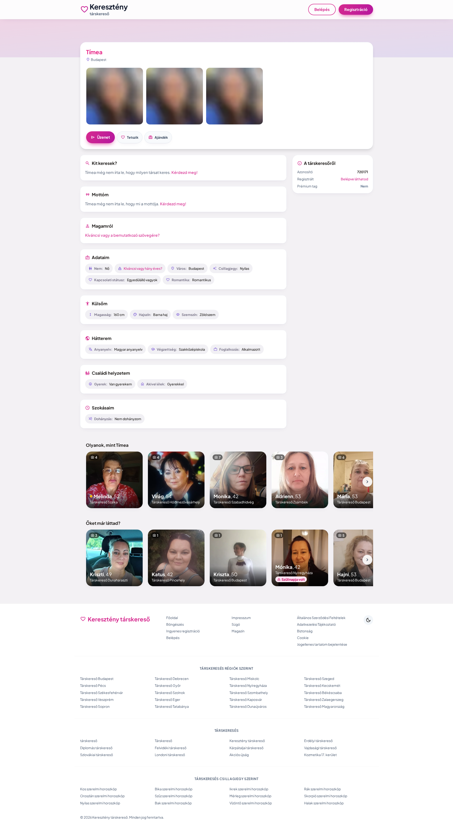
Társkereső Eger (167, 699)
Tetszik (129, 137)
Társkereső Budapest (96, 678)
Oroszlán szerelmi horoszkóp (102, 796)
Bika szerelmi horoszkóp (173, 789)
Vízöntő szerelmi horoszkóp (250, 803)
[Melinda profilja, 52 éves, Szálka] (114, 480)
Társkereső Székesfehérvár (101, 692)
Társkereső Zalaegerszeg (323, 699)
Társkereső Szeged (319, 678)
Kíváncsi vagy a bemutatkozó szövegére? (122, 235)
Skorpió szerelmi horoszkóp (325, 796)
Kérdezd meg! (184, 172)
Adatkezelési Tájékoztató (316, 624)
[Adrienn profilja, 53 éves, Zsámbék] (300, 480)
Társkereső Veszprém (97, 699)
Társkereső (163, 740)
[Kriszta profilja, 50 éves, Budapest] (238, 558)
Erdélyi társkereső (318, 740)
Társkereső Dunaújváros (248, 706)
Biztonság (304, 631)
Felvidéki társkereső (170, 748)
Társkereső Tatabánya (172, 706)
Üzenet (100, 137)
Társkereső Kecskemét (322, 685)
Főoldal (172, 617)
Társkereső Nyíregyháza (248, 685)
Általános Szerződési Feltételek (321, 617)
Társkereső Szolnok (170, 692)
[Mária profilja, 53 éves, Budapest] (361, 480)
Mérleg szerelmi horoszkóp (250, 796)
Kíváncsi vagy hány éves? (143, 268)
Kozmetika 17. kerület (320, 754)
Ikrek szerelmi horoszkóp (248, 789)
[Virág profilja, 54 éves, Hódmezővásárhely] (176, 480)
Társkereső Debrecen (172, 678)
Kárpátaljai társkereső (246, 748)
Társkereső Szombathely (248, 692)
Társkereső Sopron (95, 706)
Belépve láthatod (354, 179)
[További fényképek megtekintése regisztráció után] (114, 96)
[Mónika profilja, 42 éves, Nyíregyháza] (300, 558)
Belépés (322, 9)
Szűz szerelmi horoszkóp (173, 796)
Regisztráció (355, 9)
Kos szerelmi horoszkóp (98, 789)
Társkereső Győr (168, 685)
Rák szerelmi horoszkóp (322, 789)
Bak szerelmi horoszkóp (173, 803)
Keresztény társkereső (247, 740)
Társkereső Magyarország (324, 706)
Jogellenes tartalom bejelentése (322, 644)
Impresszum (241, 617)
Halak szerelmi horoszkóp (324, 803)
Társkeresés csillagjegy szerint (226, 779)
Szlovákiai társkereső (96, 754)
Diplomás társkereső (96, 748)
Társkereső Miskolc (244, 678)
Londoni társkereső (170, 754)
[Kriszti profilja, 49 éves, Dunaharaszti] (114, 558)
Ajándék (158, 137)
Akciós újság (239, 754)
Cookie (303, 637)
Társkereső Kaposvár (245, 699)
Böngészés (175, 624)
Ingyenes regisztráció (183, 631)
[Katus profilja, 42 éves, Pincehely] (176, 558)
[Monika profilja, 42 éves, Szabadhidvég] (238, 480)
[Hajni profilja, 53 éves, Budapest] (361, 558)
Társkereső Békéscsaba (323, 692)
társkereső (88, 740)
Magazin (238, 631)
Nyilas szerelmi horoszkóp (100, 803)
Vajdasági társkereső (320, 748)
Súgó (236, 624)
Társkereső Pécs (93, 685)
